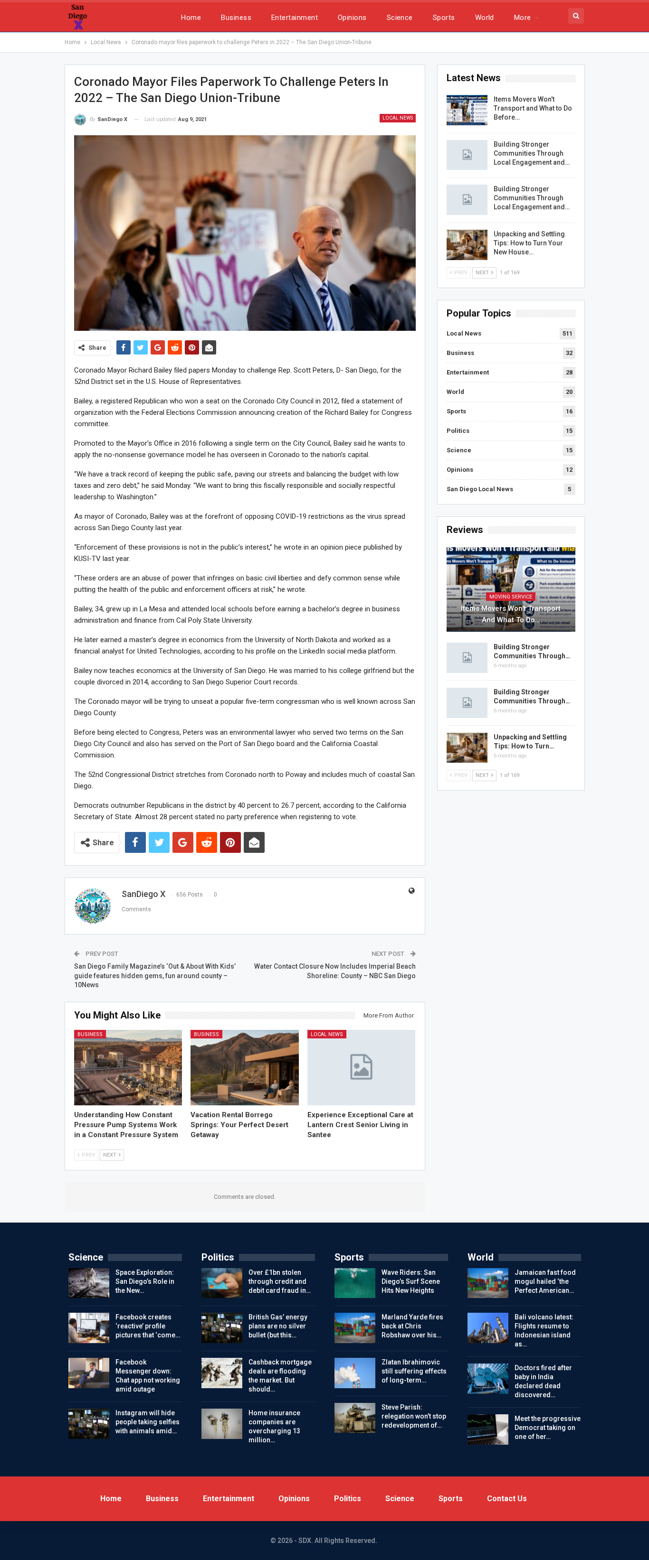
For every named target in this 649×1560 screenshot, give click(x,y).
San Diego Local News (480, 489)
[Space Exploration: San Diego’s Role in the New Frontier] (88, 1283)
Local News (397, 118)
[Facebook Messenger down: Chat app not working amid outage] (88, 1373)
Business (236, 17)
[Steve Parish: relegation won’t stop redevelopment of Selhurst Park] (354, 1418)
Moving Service (510, 597)
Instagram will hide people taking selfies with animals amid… (147, 1422)
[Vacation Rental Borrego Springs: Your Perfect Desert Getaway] (245, 1067)
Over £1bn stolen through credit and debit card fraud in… (279, 1281)
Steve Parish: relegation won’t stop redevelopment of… (414, 1416)
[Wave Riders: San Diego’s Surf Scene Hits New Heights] (354, 1283)
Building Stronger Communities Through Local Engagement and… (532, 153)
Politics (458, 430)
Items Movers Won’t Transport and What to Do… (511, 614)
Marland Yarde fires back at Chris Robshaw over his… (412, 1326)
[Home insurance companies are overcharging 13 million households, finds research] (221, 1424)
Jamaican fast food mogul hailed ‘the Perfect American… (545, 1281)
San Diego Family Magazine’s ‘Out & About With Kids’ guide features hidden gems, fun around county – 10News (155, 975)
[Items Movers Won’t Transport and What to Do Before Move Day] (467, 110)
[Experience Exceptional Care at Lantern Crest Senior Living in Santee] (361, 1067)
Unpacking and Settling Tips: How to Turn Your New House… (529, 243)
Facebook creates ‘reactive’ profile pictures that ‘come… (147, 1326)
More (522, 17)
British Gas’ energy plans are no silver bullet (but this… (277, 1326)
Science (400, 17)
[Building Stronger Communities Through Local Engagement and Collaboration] (467, 155)
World (484, 17)
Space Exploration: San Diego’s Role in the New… (144, 1281)
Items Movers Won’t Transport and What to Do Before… (533, 108)
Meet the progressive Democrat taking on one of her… (548, 1427)
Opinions (352, 17)
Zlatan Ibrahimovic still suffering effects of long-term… (414, 1371)
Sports (444, 17)
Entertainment (294, 17)
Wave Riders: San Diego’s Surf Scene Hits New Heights (411, 1281)
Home (191, 17)
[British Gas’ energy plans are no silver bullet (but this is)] (221, 1328)
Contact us (507, 1498)
